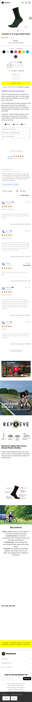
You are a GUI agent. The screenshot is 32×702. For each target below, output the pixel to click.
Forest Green (15, 56)
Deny (14, 698)
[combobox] (23, 195)
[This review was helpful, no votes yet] (25, 224)
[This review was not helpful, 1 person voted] (28, 256)
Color (16, 48)
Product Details (9, 129)
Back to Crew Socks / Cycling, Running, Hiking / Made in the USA (16, 643)
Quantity (16, 74)
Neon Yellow (23, 51)
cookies (10, 694)
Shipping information (11, 132)
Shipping (10, 42)
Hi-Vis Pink (15, 51)
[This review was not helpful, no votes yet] (28, 224)
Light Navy (11, 51)
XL (21, 65)
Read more (5, 309)
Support (4, 659)
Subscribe (27, 678)
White (7, 51)
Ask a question (8, 136)
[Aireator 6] (2, 628)
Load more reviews (16, 351)
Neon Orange (19, 51)
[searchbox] (8, 191)
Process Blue (27, 51)
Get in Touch (6, 667)
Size (15, 62)
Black (3, 51)
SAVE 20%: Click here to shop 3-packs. (13, 91)
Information (6, 663)
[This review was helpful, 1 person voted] (25, 281)
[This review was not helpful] (28, 281)
